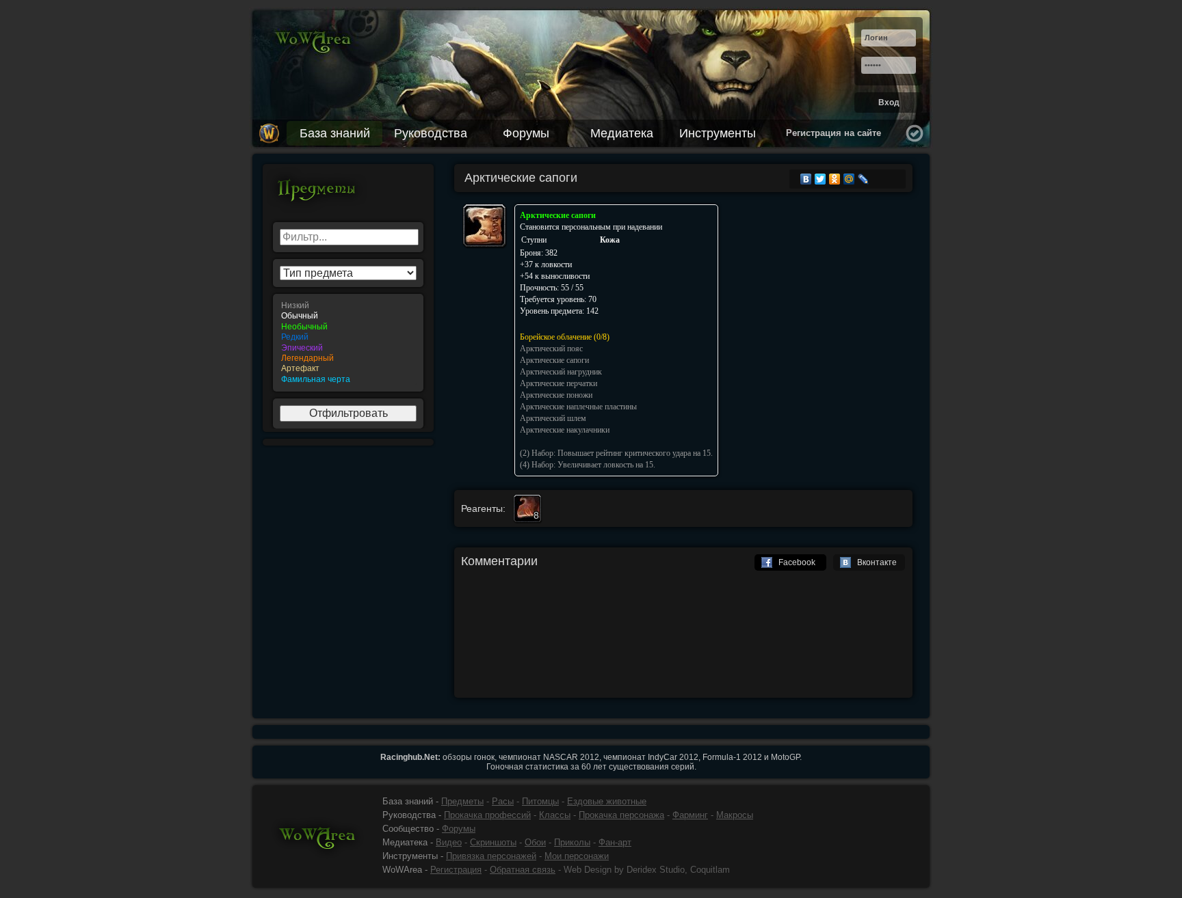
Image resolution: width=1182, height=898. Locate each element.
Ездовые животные (606, 801)
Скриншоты (493, 842)
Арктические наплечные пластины (578, 406)
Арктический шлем (553, 418)
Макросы (734, 815)
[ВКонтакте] (806, 179)
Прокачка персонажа (621, 815)
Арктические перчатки (558, 383)
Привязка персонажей (491, 856)
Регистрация (456, 870)
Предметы (462, 801)
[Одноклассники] (835, 179)
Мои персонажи (576, 856)
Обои (535, 842)
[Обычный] (348, 316)
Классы (554, 815)
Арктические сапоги (554, 360)
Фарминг (690, 815)
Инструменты (717, 133)
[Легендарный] (348, 358)
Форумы (526, 133)
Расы (503, 801)
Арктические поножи (556, 395)
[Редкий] (348, 337)
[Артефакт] (348, 369)
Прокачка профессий (487, 815)
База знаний (335, 133)
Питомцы (540, 801)
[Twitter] (820, 179)
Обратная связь (522, 870)
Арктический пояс (551, 348)
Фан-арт (615, 842)
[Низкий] (348, 306)
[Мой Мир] (849, 179)
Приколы (572, 842)
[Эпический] (348, 348)
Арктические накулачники (564, 430)
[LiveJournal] (863, 179)
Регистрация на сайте (833, 133)
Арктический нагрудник (561, 372)
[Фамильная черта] (348, 380)
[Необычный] (348, 327)
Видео (449, 842)
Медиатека (621, 133)
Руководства (430, 133)
